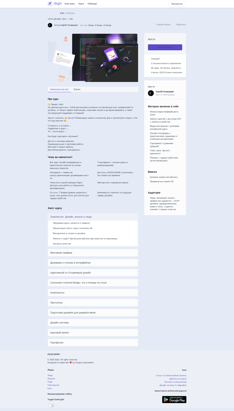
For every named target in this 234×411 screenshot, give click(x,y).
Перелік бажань (163, 25)
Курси (81, 4)
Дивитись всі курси (177, 379)
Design (91, 25)
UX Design (107, 25)
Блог (50, 388)
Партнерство (53, 385)
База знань (70, 4)
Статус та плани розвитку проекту (171, 375)
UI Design (98, 25)
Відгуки (77, 89)
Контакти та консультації (175, 382)
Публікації (92, 4)
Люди (50, 375)
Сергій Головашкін (69, 25)
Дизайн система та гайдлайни (173, 385)
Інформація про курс (59, 89)
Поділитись (181, 25)
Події (50, 382)
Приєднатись (177, 4)
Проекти (51, 379)
